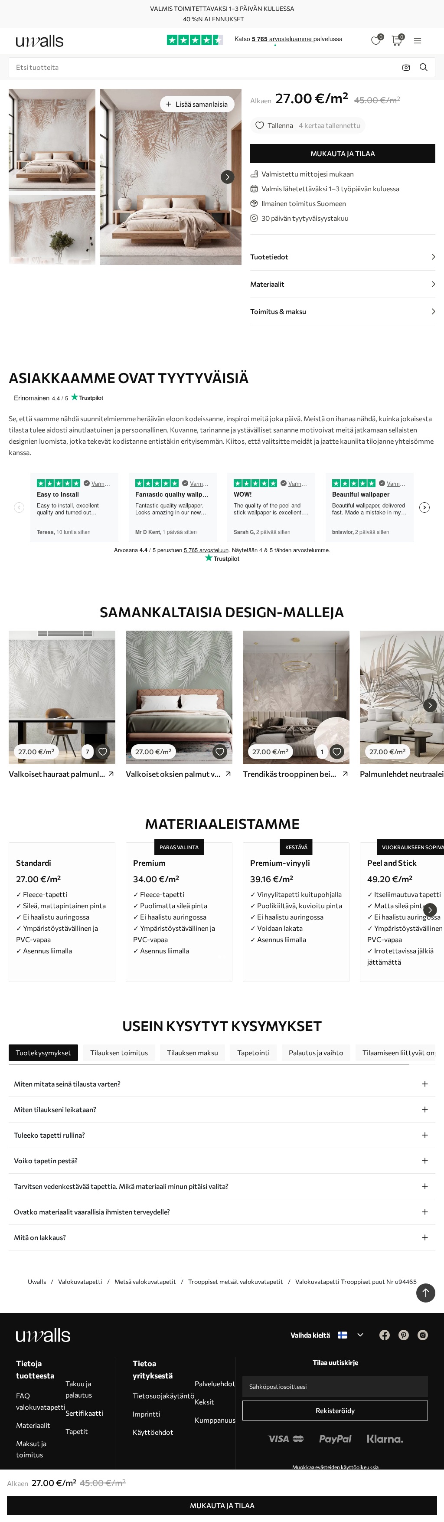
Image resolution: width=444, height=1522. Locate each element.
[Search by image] (406, 67)
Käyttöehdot (153, 1432)
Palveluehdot (215, 1383)
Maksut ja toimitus (31, 1449)
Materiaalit (33, 1425)
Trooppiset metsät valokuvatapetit (235, 1281)
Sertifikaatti (84, 1413)
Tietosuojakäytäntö (164, 1395)
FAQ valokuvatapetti (40, 1401)
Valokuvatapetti (80, 1281)
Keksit (204, 1402)
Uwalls (37, 1281)
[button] (228, 177)
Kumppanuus (215, 1420)
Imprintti (146, 1414)
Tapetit (76, 1431)
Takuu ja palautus (78, 1389)
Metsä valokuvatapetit (145, 1281)
